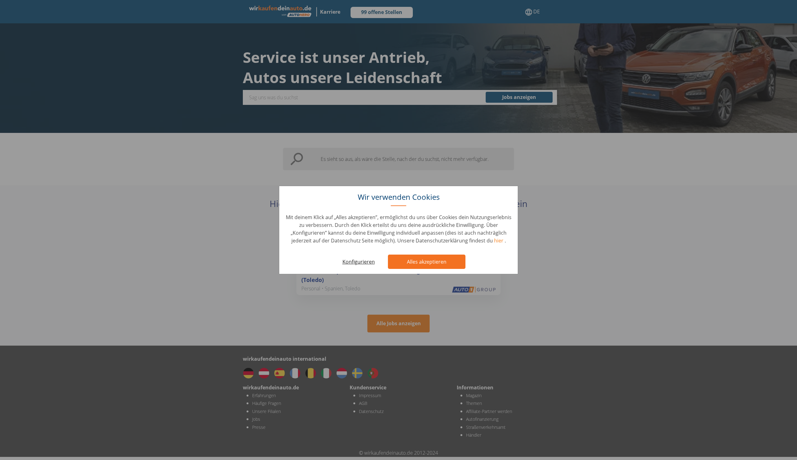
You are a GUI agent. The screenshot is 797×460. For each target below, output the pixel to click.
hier (499, 240)
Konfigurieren (358, 261)
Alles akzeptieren (426, 261)
